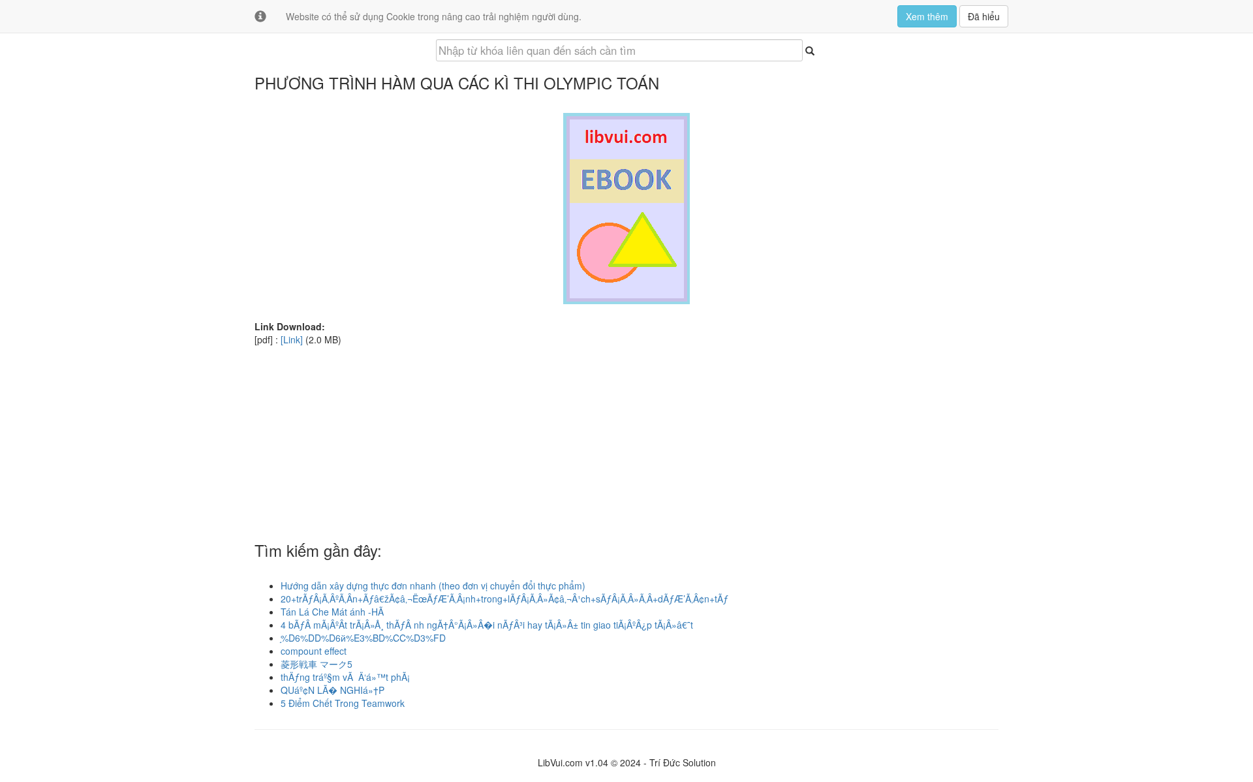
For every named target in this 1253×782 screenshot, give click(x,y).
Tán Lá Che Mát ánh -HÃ (332, 611)
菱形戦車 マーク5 (316, 663)
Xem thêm (927, 16)
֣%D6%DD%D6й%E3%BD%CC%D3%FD (363, 637)
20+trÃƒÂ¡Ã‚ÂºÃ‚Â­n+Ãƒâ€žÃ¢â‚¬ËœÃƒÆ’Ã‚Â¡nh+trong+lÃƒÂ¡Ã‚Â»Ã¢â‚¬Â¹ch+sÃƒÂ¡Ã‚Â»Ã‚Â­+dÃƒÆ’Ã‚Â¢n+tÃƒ (504, 598)
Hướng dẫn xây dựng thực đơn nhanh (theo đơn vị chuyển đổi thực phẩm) (433, 585)
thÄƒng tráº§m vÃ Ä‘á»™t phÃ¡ (345, 676)
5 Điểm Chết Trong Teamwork (343, 703)
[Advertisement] (626, 437)
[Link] (292, 339)
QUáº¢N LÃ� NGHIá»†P (332, 689)
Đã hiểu (984, 16)
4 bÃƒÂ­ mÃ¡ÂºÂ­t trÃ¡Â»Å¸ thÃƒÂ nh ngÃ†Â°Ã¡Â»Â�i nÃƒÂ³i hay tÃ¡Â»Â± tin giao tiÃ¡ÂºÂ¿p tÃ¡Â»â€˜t (487, 624)
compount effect (314, 650)
